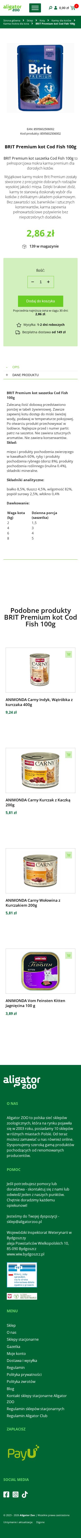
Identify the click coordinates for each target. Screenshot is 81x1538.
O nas (11, 1332)
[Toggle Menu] (35, 8)
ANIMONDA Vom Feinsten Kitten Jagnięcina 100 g (35, 1003)
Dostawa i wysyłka (22, 1360)
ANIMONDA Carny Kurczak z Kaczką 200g (38, 802)
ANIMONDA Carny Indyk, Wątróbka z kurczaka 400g (39, 702)
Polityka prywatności (24, 1374)
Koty (42, 20)
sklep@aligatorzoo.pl (24, 1221)
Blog (10, 1388)
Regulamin (16, 1367)
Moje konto (16, 1353)
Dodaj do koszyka (40, 301)
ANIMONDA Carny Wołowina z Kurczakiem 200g (33, 903)
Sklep (30, 20)
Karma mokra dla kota (16, 23)
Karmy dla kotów (61, 20)
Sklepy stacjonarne (23, 1339)
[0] (72, 8)
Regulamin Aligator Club (27, 1415)
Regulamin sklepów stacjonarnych (35, 1408)
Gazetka (13, 1346)
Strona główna (11, 20)
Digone (40, 1522)
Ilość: (40, 270)
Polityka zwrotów (21, 1381)
